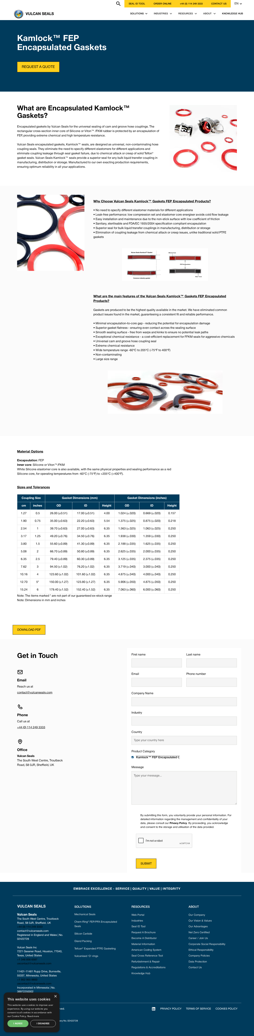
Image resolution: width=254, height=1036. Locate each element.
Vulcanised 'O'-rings (86, 956)
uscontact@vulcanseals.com (34, 963)
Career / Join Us (198, 938)
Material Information (143, 944)
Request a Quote (38, 67)
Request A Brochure (143, 932)
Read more (33, 1016)
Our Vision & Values (200, 921)
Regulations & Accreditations (148, 967)
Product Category (143, 751)
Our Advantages (198, 926)
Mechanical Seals (84, 914)
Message (137, 767)
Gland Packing (83, 941)
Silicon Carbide (83, 934)
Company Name (142, 693)
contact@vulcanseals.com (34, 692)
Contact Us (195, 967)
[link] (10, 3)
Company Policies (199, 956)
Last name (193, 654)
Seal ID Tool (137, 4)
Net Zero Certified (199, 932)
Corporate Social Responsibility (207, 944)
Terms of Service (198, 1009)
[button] (238, 3)
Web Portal (137, 915)
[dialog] (32, 1012)
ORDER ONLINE (162, 4)
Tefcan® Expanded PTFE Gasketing (95, 949)
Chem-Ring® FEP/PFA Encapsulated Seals (95, 924)
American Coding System (146, 950)
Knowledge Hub (140, 973)
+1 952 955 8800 (27, 980)
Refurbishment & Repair (145, 962)
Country (136, 732)
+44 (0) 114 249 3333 (191, 4)
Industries (137, 921)
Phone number (196, 674)
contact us (218, 4)
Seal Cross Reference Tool (147, 956)
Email (135, 674)
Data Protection (198, 962)
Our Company (197, 915)
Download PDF (29, 630)
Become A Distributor (144, 938)
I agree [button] (17, 1023)
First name (138, 654)
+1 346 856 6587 (27, 960)
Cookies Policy (226, 1009)
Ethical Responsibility (201, 950)
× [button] (55, 996)
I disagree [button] (43, 1023)
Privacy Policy (170, 1009)
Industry (136, 713)
